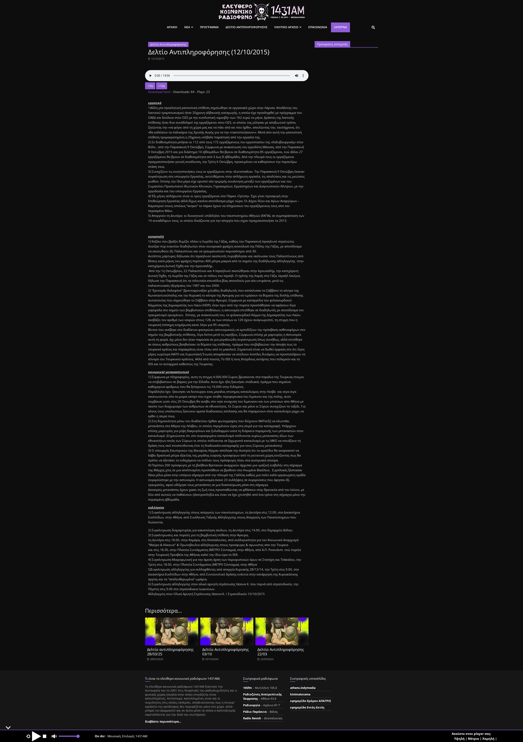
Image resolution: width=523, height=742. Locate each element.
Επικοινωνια (317, 27)
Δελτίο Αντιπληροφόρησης (168, 44)
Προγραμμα (209, 27)
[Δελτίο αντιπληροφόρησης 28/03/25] (171, 620)
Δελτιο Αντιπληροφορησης (246, 27)
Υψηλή (459, 738)
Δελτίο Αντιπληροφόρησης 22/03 (280, 651)
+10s (161, 86)
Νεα (187, 27)
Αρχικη (172, 27)
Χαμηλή (488, 738)
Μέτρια (473, 738)
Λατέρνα (340, 27)
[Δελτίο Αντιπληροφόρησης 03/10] (226, 620)
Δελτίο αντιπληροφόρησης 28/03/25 (170, 651)
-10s (150, 86)
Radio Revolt (252, 718)
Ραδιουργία (251, 705)
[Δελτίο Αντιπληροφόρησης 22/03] (281, 620)
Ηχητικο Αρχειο (286, 27)
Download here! (159, 92)
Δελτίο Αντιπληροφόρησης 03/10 (225, 651)
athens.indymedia (302, 688)
